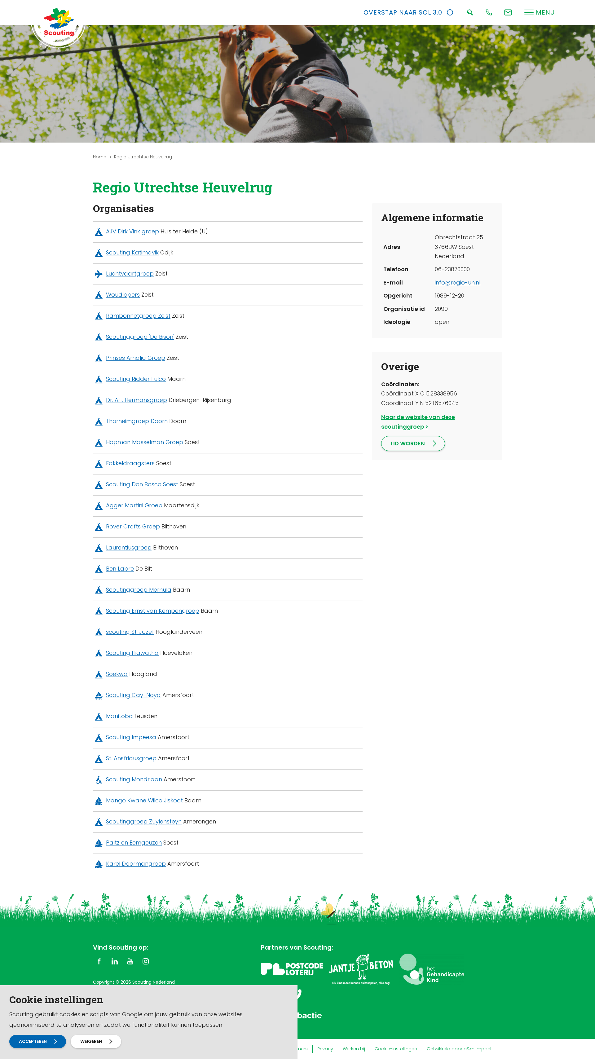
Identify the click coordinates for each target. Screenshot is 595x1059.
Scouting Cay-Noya (133, 695)
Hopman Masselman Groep (144, 442)
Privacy (325, 1049)
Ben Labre (120, 569)
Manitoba (119, 716)
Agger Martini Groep (134, 506)
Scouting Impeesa (131, 737)
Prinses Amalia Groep (135, 358)
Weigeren (91, 1041)
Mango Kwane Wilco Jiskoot (144, 801)
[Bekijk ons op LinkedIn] (115, 961)
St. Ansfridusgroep (131, 758)
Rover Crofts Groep (133, 527)
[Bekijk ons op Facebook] (99, 961)
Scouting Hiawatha (132, 653)
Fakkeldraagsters (130, 463)
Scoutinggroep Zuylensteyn (144, 822)
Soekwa (117, 674)
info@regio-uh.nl (457, 282)
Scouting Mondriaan (134, 779)
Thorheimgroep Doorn (137, 421)
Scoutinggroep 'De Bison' (140, 337)
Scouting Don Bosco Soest (142, 484)
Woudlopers (123, 295)
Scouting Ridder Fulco (136, 379)
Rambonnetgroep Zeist (138, 316)
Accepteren (33, 1041)
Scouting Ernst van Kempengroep (152, 611)
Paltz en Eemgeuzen (134, 843)
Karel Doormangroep (136, 864)
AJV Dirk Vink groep (132, 232)
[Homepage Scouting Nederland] (58, 21)
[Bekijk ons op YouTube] (130, 961)
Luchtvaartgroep (130, 274)
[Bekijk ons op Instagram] (146, 961)
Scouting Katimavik (132, 253)
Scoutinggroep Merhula (138, 590)
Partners (298, 1049)
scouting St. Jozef (130, 632)
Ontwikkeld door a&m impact (459, 1049)
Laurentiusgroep (129, 548)
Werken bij (354, 1049)
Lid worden (408, 443)
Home (99, 157)
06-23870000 (452, 269)
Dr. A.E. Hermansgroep (136, 400)
